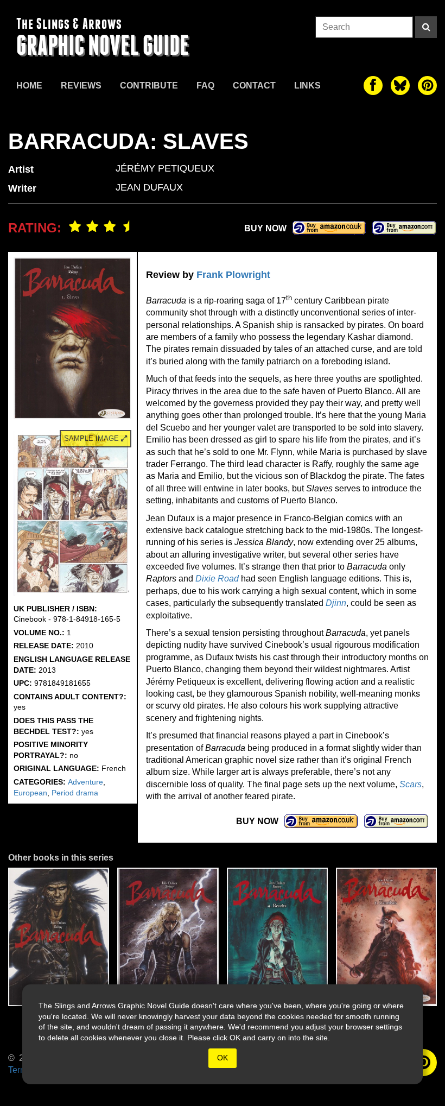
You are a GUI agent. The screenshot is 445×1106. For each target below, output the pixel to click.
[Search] (426, 27)
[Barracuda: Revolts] (277, 937)
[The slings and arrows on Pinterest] (427, 85)
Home (29, 85)
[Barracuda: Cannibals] (386, 937)
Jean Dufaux (149, 187)
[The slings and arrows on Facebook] (373, 85)
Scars (410, 784)
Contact (254, 85)
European (30, 792)
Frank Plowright (233, 274)
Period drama (75, 792)
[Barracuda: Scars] (58, 937)
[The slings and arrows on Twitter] (400, 85)
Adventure (85, 782)
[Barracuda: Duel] (167, 937)
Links (307, 85)
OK (222, 1057)
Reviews (81, 85)
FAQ (205, 85)
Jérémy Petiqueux (165, 168)
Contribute (149, 85)
